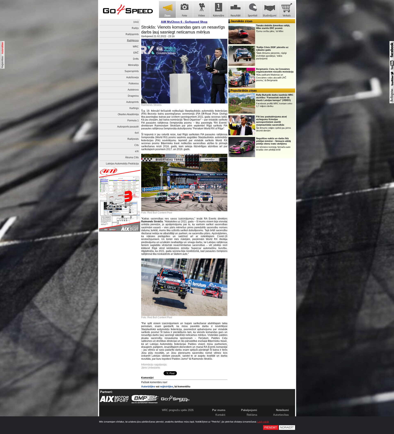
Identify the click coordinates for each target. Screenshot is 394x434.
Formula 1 (133, 120)
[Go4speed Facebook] (391, 58)
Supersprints (132, 71)
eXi (137, 151)
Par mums (218, 410)
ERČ (136, 52)
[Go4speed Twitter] (391, 86)
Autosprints (132, 102)
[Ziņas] (167, 9)
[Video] (201, 9)
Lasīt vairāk (263, 421)
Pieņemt (270, 427)
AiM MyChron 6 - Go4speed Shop (184, 21)
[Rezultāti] (235, 9)
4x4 (137, 132)
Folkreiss (134, 83)
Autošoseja (132, 77)
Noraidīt (287, 427)
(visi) (136, 22)
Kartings (134, 108)
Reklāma (252, 414)
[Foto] (184, 9)
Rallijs (135, 28)
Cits (136, 145)
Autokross (133, 89)
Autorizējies (148, 386)
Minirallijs (133, 65)
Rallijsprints (132, 34)
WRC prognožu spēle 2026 (178, 410)
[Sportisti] (252, 9)
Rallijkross (133, 40)
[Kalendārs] (218, 9)
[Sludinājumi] (269, 9)
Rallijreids (133, 139)
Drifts (136, 58)
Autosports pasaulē (128, 126)
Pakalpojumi (249, 410)
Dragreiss (133, 95)
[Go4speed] (128, 9)
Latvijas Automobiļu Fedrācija (122, 163)
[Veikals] (286, 9)
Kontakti (220, 414)
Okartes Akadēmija (128, 114)
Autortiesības (281, 414)
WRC (136, 46)
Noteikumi (282, 410)
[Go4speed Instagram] (391, 102)
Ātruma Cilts (132, 157)
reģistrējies (166, 386)
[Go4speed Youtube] (391, 70)
